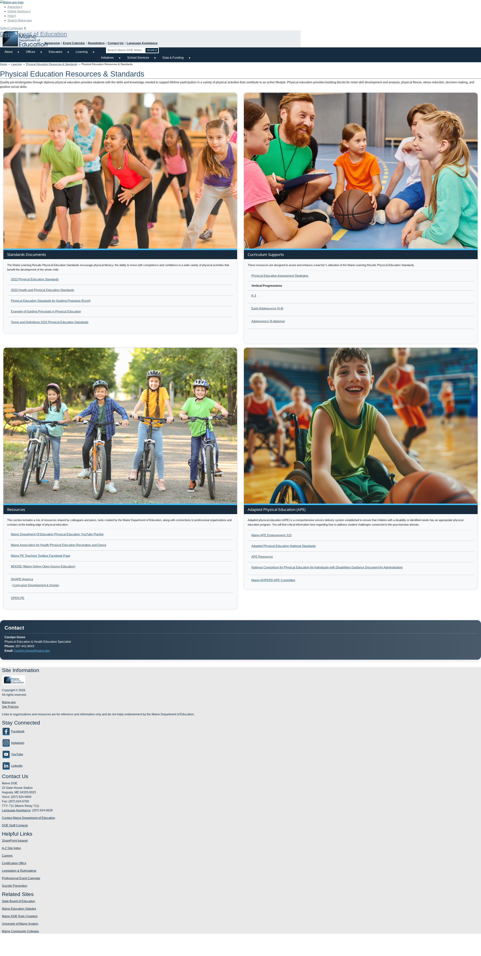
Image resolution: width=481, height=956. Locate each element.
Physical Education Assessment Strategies (279, 275)
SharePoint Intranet (15, 840)
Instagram (17, 742)
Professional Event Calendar (21, 878)
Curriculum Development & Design (36, 585)
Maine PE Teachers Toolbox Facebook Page (40, 555)
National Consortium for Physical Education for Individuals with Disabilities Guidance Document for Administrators (327, 567)
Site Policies (10, 706)
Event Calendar (74, 43)
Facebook (17, 731)
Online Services (18, 11)
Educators (53, 53)
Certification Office (14, 863)
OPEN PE (17, 598)
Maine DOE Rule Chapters (20, 916)
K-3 (253, 295)
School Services (136, 59)
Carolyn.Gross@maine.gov (32, 650)
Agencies (14, 6)
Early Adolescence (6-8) (267, 308)
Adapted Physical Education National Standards (283, 546)
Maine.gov (9, 702)
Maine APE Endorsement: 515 (271, 535)
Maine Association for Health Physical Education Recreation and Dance (58, 545)
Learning (79, 53)
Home (3, 64)
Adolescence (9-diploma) (268, 321)
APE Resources (262, 556)
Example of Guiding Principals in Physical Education (46, 311)
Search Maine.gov (20, 20)
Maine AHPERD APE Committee (273, 580)
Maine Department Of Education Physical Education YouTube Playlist (57, 534)
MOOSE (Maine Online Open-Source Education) (43, 566)
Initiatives (105, 59)
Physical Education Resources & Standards (51, 64)
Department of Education (33, 34)
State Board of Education (18, 901)
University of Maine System (20, 923)
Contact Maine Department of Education (28, 817)
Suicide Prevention (14, 885)
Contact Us (116, 43)
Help (11, 15)
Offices (28, 53)
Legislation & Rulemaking (19, 870)
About (6, 53)
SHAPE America (22, 579)
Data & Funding (171, 59)
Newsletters (96, 43)
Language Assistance (142, 43)
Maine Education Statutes (19, 908)
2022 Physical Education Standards (35, 279)
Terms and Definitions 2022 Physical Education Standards (49, 322)
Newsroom (52, 43)
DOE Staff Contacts (15, 825)
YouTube (17, 754)
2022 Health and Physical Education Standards (42, 290)
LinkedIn (17, 765)
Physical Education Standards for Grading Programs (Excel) (51, 300)
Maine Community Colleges (20, 931)
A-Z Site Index (11, 848)
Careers (7, 855)
